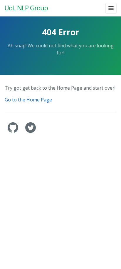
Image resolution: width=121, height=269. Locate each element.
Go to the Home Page (28, 99)
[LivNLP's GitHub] (13, 131)
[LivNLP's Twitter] (30, 131)
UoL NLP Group (26, 7)
